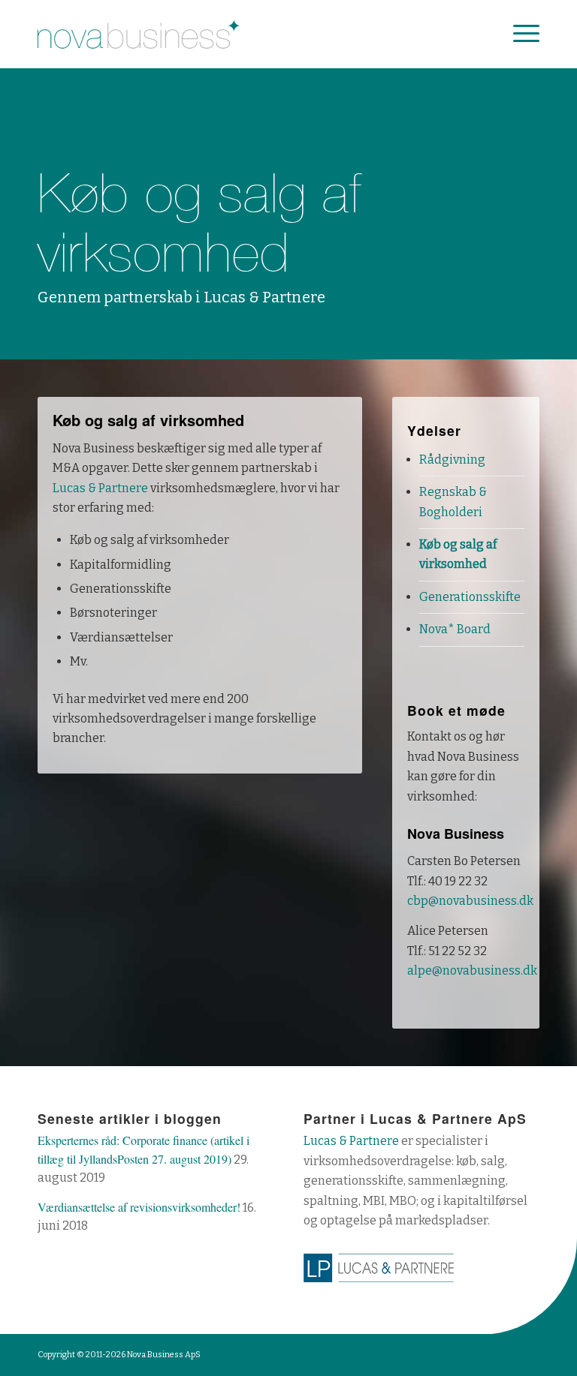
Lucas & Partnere (100, 488)
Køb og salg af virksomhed (458, 554)
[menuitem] (518, 34)
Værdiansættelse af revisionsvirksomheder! (139, 1207)
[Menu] (518, 34)
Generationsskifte (470, 597)
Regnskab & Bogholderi (453, 501)
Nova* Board (455, 629)
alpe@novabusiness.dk (472, 970)
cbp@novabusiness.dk (470, 901)
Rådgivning (452, 459)
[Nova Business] (139, 34)
